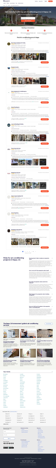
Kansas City (22, 386)
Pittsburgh (38, 378)
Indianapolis (5, 407)
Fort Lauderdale (6, 396)
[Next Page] (35, 251)
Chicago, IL (31, 413)
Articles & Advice (20, 3)
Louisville (21, 374)
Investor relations (40, 446)
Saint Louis (22, 388)
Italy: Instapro (28, 458)
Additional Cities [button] (5, 424)
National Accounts (24, 446)
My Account (39, 429)
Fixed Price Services (25, 432)
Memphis (38, 382)
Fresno (4, 378)
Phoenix (4, 375)
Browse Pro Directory (25, 430)
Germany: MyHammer (23, 458)
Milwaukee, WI (7, 418)
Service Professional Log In (26, 441)
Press (38, 445)
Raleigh (21, 399)
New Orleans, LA (31, 418)
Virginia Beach (39, 399)
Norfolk (38, 396)
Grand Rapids (22, 382)
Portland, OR (19, 420)
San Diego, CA (7, 422)
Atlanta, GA (7, 413)
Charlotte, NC (19, 413)
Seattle (38, 400)
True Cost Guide (40, 430)
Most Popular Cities (6, 411)
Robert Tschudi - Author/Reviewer (9, 339)
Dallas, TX (41, 413)
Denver (4, 391)
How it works (40, 441)
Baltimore (21, 377)
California (25, 461)
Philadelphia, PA (8, 420)
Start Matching (28, 20)
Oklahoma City (22, 407)
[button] (14, 56)
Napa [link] (9, 5)
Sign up (9, 438)
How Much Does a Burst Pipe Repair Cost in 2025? (27, 341)
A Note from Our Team (41, 436)
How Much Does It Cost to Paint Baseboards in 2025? (9, 361)
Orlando (4, 400)
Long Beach (5, 380)
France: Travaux (17, 458)
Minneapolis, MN (20, 418)
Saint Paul (21, 385)
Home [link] (4, 5)
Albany (21, 391)
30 (33, 251)
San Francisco (5, 388)
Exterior (8, 3)
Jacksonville (5, 397)
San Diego (5, 386)
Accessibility (32, 461)
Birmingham (5, 374)
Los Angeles (5, 382)
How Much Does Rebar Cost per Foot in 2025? (44, 341)
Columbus (22, 405)
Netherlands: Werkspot (34, 458)
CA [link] (6, 5)
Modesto (5, 383)
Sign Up (50, 1)
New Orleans (22, 375)
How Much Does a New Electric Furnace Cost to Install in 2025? (43, 361)
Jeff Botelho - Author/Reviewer (25, 339)
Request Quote (44, 62)
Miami (4, 399)
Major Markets (6, 371)
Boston (21, 378)
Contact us (39, 448)
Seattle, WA (31, 422)
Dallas (38, 386)
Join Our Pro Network (25, 442)
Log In (46, 1)
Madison (38, 402)
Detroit (21, 380)
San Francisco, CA (20, 422)
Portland (38, 374)
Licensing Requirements (41, 437)
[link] (28, 44)
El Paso (38, 388)
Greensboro (22, 397)
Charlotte (21, 396)
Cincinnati (22, 402)
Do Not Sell (28, 461)
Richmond (38, 397)
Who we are (39, 442)
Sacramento (5, 385)
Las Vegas (22, 389)
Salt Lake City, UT (32, 420)
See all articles (48, 323)
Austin (38, 385)
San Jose (4, 389)
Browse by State (13, 411)
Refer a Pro (39, 433)
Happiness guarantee (41, 449)
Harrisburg (38, 375)
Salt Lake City (39, 394)
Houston (38, 391)
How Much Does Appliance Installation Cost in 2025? (8, 342)
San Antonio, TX (43, 420)
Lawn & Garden (12, 3)
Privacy (23, 461)
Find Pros (23, 429)
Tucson (4, 377)
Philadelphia (39, 377)
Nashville (38, 383)
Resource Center (40, 432)
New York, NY (42, 418)
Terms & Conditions (33, 462)
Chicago (4, 405)
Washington (5, 394)
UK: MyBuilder (39, 458)
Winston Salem (22, 400)
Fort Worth (39, 389)
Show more (47, 52)
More (16, 3)
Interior (5, 3)
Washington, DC (43, 422)
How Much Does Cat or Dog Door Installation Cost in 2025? (27, 361)
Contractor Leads (24, 445)
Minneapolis (22, 383)
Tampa (4, 402)
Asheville (21, 394)
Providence (39, 380)
